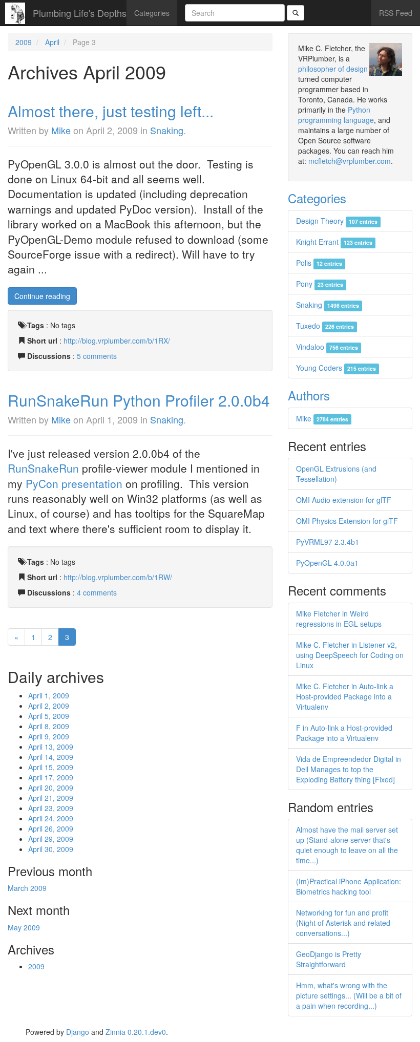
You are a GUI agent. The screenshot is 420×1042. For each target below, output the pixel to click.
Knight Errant (334, 242)
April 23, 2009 (50, 808)
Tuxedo (325, 326)
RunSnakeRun (43, 468)
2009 (23, 42)
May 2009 (24, 927)
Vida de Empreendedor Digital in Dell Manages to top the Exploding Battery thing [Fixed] (348, 769)
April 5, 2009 (48, 716)
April (52, 42)
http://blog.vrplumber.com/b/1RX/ (117, 340)
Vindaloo (327, 347)
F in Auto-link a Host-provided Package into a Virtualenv (344, 732)
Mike (61, 130)
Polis (319, 263)
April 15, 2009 (50, 767)
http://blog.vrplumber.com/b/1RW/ (118, 577)
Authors (309, 395)
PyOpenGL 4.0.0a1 (327, 563)
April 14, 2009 (50, 757)
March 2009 (27, 888)
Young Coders (336, 368)
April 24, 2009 (50, 818)
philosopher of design (333, 68)
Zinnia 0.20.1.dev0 (136, 1032)
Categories (152, 13)
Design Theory (336, 221)
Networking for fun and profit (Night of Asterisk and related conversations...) (343, 922)
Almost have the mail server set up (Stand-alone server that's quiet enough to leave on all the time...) (347, 844)
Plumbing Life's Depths (80, 12)
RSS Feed (395, 13)
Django (77, 1032)
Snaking (166, 130)
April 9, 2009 (48, 736)
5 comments (97, 356)
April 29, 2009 (50, 839)
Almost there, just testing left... (111, 111)
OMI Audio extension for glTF (343, 500)
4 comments (97, 592)
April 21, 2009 (50, 798)
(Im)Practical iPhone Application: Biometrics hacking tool (348, 886)
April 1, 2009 (48, 695)
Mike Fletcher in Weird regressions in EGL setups (339, 618)
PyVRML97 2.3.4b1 (327, 542)
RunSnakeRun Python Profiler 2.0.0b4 (139, 400)
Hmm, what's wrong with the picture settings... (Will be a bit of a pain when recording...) (349, 995)
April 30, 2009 (50, 849)
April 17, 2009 (50, 777)
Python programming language (336, 114)
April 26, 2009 (50, 828)
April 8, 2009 (48, 726)
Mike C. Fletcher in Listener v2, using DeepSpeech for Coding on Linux (350, 655)
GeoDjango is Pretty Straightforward (328, 959)
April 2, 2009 (48, 705)
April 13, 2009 (50, 746)
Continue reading (42, 296)
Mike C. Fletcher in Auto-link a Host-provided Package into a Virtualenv (344, 696)
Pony (319, 284)
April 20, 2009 (50, 787)
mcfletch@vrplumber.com (349, 161)
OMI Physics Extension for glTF (347, 521)
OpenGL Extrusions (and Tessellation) (336, 473)
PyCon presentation (74, 483)
